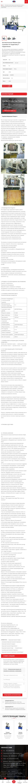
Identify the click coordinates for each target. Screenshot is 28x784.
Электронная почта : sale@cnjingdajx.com (12, 753)
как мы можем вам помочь (13, 101)
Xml (14, 774)
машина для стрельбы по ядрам (14, 639)
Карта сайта (3, 771)
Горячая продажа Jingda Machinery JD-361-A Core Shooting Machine (8, 733)
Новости (13, 771)
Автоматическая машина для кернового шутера (14, 5)
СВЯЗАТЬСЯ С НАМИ (8, 110)
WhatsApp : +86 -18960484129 (10, 756)
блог (9, 771)
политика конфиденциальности (8, 776)
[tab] (9, 116)
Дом (3, 5)
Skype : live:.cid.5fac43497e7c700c (10, 758)
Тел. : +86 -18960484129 (8, 750)
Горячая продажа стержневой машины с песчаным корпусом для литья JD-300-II (20, 733)
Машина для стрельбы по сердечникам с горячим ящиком (12, 652)
